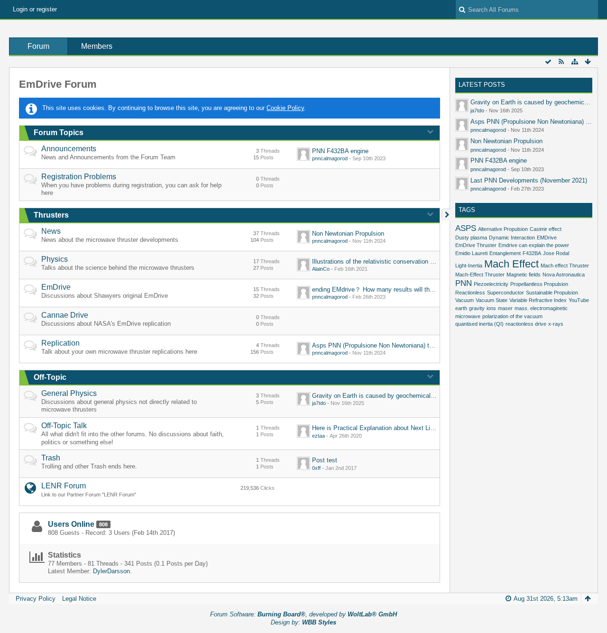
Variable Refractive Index (538, 300)
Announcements (68, 149)
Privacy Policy (35, 598)
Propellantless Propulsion (539, 284)
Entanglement (505, 253)
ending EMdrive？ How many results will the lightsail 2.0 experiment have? (414, 289)
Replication (60, 343)
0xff (316, 468)
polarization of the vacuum (512, 316)
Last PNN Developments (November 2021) (528, 180)
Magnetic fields (523, 274)
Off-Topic (50, 377)
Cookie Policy (285, 107)
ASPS (465, 228)
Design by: (303, 622)
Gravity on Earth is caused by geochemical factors (381, 395)
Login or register (35, 9)
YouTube (579, 300)
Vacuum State (491, 300)
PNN (463, 283)
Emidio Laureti (471, 253)
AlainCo (321, 269)
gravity (477, 308)
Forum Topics (58, 132)
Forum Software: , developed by (303, 614)
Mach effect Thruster (565, 265)
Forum (38, 46)
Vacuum (464, 300)
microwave (467, 316)
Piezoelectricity (491, 284)
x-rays (555, 324)
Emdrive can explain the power (533, 245)
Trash (50, 458)
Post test (324, 460)
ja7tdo (319, 403)
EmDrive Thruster (476, 245)
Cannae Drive (64, 315)
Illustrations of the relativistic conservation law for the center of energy (408, 261)
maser (505, 308)
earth (461, 308)
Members (96, 46)
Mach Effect (511, 264)
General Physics (69, 393)
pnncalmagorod (330, 158)
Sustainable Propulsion (552, 292)
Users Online (71, 524)
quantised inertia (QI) (479, 324)
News (51, 231)
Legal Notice (79, 598)
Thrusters (51, 215)
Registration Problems (78, 177)
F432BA (532, 253)
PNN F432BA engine (340, 151)
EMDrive (547, 237)
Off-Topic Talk (64, 426)
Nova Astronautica (564, 274)
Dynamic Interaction (512, 237)
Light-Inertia (468, 265)
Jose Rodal (556, 253)
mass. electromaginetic (541, 308)
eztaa (318, 436)
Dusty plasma (471, 237)
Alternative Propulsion (503, 229)
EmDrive (56, 287)
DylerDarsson (111, 571)
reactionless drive (526, 324)
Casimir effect (545, 229)
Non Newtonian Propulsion (348, 233)
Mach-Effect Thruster (480, 274)
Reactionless (470, 292)
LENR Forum (63, 486)
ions (491, 308)
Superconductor (505, 292)
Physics (54, 259)
